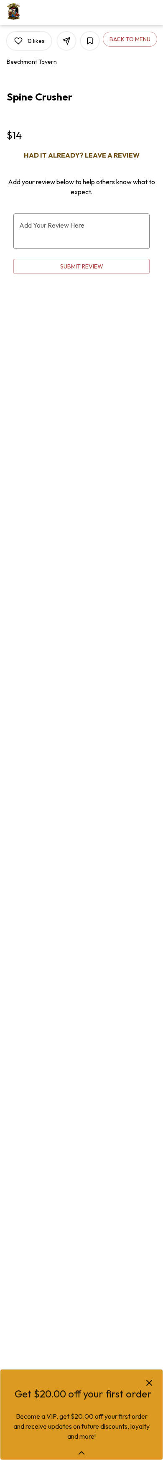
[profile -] (130, 12)
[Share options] (66, 41)
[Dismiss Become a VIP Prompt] (149, 1383)
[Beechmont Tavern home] (44, 12)
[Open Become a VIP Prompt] (81, 1453)
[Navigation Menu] (151, 12)
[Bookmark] (90, 41)
